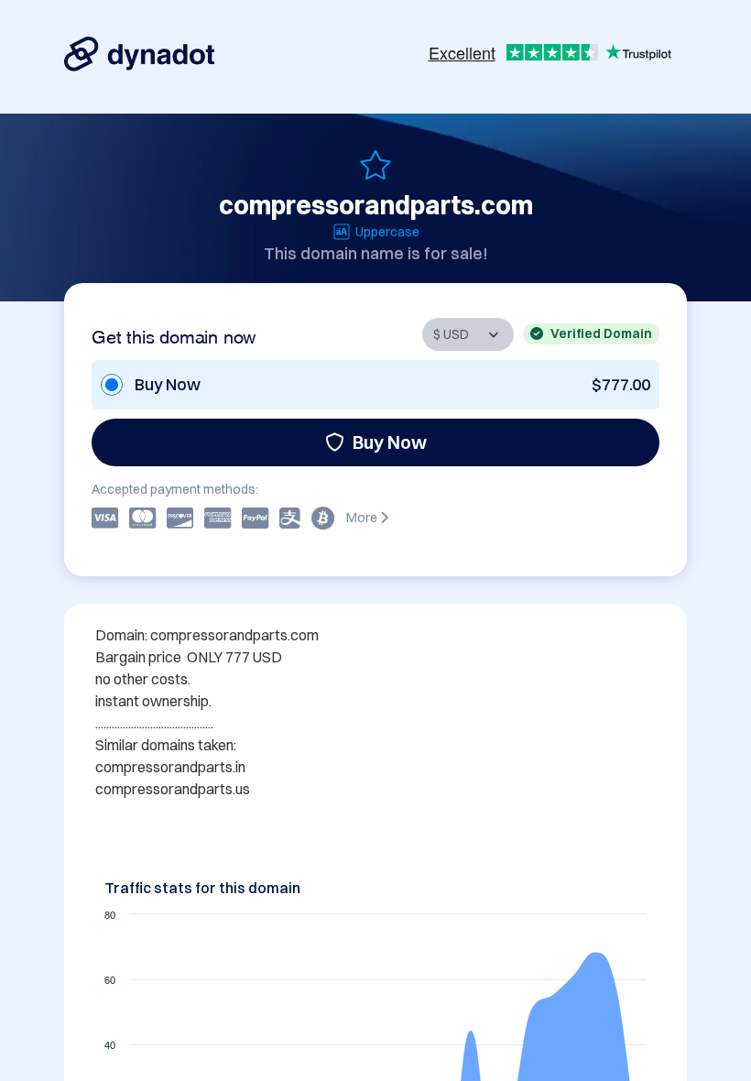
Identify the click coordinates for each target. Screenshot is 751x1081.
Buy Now (390, 442)
